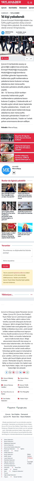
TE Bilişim (29, 458)
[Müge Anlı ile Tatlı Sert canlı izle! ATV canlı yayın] (25, 227)
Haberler (4, 13)
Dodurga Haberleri (9, 449)
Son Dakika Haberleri (5, 400)
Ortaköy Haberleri (9, 463)
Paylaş (6, 58)
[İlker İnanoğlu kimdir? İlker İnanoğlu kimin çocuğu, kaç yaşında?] (9, 188)
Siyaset (15, 469)
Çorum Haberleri (9, 445)
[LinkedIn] (20, 372)
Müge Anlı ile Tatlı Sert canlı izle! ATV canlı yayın (25, 234)
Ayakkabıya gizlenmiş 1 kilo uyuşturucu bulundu (25, 212)
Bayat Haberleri (8, 441)
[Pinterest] (13, 372)
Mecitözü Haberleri (9, 460)
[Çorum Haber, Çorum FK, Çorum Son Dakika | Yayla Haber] (11, 2)
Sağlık (6, 469)
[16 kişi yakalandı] (17, 46)
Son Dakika (13, 8)
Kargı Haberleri (8, 454)
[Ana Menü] (31, 3)
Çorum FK (7, 417)
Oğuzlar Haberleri (9, 462)
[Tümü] (31, 295)
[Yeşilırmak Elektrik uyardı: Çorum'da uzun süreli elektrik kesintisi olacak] (25, 188)
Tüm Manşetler (24, 392)
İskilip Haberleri (8, 452)
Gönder (5, 266)
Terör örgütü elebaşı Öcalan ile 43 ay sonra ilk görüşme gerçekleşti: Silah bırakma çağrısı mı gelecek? (8, 216)
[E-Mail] (13, 172)
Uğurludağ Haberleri (10, 475)
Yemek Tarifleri (17, 477)
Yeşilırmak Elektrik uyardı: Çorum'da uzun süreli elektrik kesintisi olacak (25, 196)
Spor (5, 471)
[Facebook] (6, 372)
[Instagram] (17, 372)
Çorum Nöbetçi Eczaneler (7, 379)
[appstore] (11, 408)
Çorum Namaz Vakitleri (7, 386)
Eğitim (22, 449)
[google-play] (21, 408)
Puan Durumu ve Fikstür (7, 393)
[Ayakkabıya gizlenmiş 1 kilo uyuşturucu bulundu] (25, 206)
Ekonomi (6, 450)
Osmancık (23, 8)
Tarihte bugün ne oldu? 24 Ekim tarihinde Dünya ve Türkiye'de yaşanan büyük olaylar (8, 235)
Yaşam (6, 477)
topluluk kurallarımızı (19, 273)
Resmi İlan (15, 417)
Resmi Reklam (25, 417)
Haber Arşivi (24, 398)
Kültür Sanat (7, 456)
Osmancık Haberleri (9, 465)
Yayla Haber (14, 13)
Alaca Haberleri (8, 439)
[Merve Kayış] (6, 170)
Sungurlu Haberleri (17, 471)
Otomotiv (6, 467)
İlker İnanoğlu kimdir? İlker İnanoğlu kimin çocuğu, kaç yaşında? (8, 195)
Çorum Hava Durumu (23, 379)
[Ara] (28, 3)
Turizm (6, 473)
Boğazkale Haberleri (10, 443)
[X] (10, 372)
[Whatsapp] (27, 372)
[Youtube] (24, 372)
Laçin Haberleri (8, 458)
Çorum (3, 8)
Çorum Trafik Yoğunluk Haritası (23, 386)
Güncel (16, 450)
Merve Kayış (16, 168)
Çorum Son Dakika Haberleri (12, 447)
